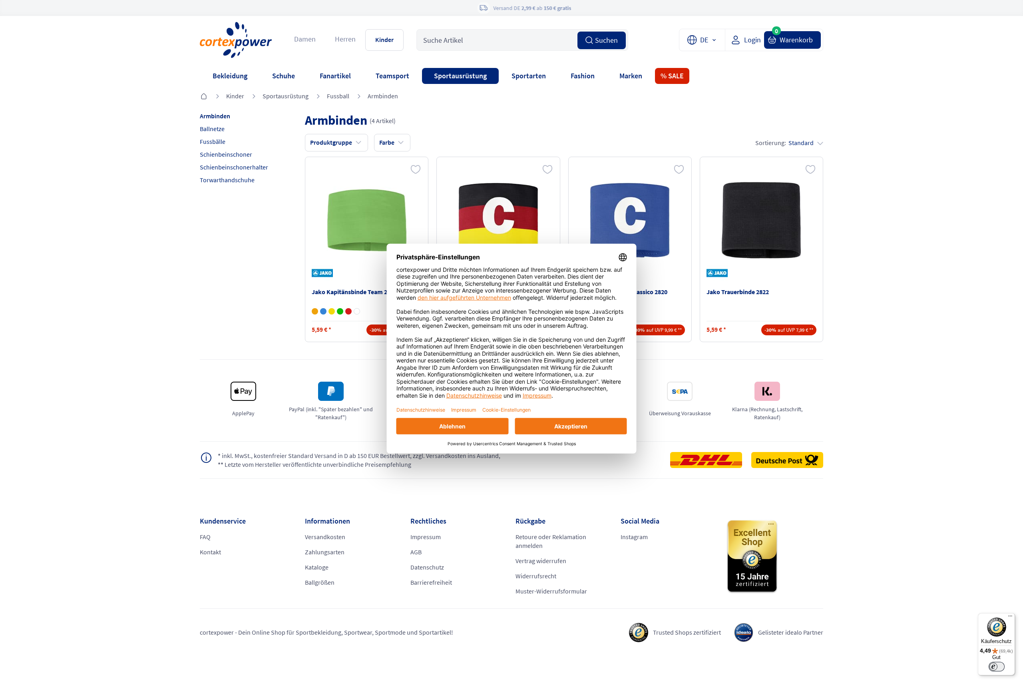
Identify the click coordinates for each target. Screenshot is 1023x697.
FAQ (205, 537)
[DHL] (710, 460)
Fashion (583, 75)
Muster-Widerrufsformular (551, 591)
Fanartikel (335, 75)
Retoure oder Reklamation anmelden (550, 541)
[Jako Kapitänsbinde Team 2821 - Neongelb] (331, 311)
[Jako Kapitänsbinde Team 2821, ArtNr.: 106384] (367, 220)
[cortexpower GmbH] (236, 40)
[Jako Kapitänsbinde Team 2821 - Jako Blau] (323, 311)
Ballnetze (212, 129)
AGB (416, 552)
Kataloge (316, 567)
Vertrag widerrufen (540, 561)
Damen (305, 39)
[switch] (997, 666)
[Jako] (324, 273)
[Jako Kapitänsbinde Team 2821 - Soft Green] (340, 311)
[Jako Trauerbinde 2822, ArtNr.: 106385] (761, 220)
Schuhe (283, 75)
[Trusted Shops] (774, 557)
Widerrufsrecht (535, 576)
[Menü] (1010, 618)
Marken (630, 75)
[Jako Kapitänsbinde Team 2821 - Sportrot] (348, 311)
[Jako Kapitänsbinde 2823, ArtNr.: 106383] (498, 220)
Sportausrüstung (460, 75)
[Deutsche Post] (787, 460)
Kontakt (210, 552)
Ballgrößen (319, 582)
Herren (345, 39)
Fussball (338, 96)
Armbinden (383, 96)
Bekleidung (230, 75)
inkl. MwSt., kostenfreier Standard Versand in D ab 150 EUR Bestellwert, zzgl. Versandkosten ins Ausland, (359, 456)
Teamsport (392, 75)
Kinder (384, 40)
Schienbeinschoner (226, 154)
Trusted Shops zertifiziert (687, 632)
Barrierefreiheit (431, 582)
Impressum (425, 537)
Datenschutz (427, 567)
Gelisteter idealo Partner (790, 632)
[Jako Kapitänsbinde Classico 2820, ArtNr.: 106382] (630, 220)
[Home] (204, 97)
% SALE (672, 75)
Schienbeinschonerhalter (234, 167)
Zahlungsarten (324, 552)
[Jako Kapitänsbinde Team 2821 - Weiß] (357, 311)
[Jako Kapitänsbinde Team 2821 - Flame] (315, 311)
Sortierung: (784, 143)
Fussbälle (212, 141)
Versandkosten (325, 537)
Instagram (634, 537)
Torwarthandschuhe (227, 180)
